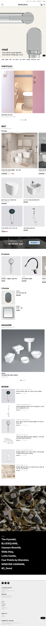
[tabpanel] (23, 32)
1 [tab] (20, 380)
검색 (44, 4)
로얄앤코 (3, 615)
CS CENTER (4, 587)
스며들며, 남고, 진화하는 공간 (8, 375)
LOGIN (27, 1)
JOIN (30, 1)
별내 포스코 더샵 (29, 115)
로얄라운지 (3, 616)
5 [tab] (25, 380)
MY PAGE (34, 1)
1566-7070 (9, 587)
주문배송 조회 (39, 1)
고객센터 (43, 1)
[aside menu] (2, 4)
